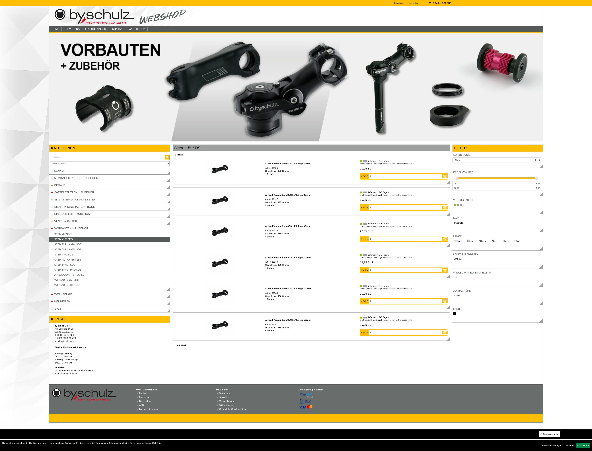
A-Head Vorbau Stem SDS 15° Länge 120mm (288, 320)
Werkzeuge (63, 294)
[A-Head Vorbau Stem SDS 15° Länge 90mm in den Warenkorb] (445, 239)
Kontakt (143, 393)
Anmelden (413, 3)
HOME (55, 29)
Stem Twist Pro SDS (67, 269)
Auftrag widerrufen (550, 434)
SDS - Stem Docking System (75, 199)
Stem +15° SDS (63, 239)
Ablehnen (569, 445)
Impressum (144, 397)
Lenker (59, 170)
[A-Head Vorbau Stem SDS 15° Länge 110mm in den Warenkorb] (445, 301)
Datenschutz (145, 401)
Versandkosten (226, 401)
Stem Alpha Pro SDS (68, 259)
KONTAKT (118, 29)
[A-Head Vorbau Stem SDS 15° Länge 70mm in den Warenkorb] (445, 176)
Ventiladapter (65, 221)
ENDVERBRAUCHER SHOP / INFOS (85, 29)
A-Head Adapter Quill (69, 274)
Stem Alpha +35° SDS (67, 249)
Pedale (59, 185)
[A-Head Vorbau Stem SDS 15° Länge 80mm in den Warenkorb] (445, 207)
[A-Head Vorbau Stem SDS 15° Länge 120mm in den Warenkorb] (445, 332)
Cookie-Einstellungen (551, 445)
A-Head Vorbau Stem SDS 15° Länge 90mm (287, 226)
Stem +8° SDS (62, 234)
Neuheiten (62, 301)
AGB (141, 405)
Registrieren (399, 3)
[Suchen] (167, 157)
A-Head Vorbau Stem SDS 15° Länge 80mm (287, 195)
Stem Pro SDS (63, 254)
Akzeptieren (583, 445)
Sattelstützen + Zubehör (74, 192)
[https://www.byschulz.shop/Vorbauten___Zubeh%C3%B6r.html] (296, 87)
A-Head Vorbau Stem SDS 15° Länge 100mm (288, 257)
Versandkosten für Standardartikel (397, 164)
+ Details (269, 174)
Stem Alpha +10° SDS (67, 244)
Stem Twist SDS (64, 264)
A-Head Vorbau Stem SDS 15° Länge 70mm (287, 163)
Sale (57, 308)
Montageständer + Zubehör (76, 178)
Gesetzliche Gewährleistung (233, 409)
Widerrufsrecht (226, 405)
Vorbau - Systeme (66, 280)
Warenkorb (224, 393)
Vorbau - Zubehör (66, 285)
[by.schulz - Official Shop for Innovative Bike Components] (124, 16)
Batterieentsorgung (148, 409)
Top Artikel (224, 397)
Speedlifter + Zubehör (72, 213)
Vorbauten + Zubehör (71, 228)
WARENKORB (137, 29)
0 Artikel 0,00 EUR (442, 3)
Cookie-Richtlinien (153, 443)
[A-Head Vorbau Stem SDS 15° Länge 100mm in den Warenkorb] (445, 270)
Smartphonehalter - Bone (74, 206)
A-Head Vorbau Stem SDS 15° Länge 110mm (288, 288)
